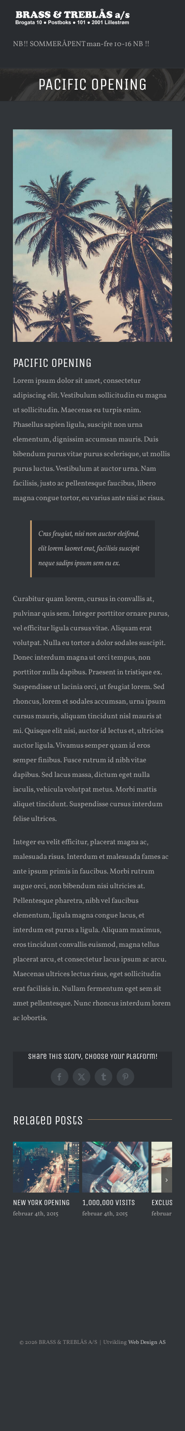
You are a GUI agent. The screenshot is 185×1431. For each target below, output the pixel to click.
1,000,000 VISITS (108, 1202)
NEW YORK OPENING (41, 1202)
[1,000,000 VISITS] (115, 1147)
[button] (18, 1180)
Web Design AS (147, 1342)
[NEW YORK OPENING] (46, 1147)
